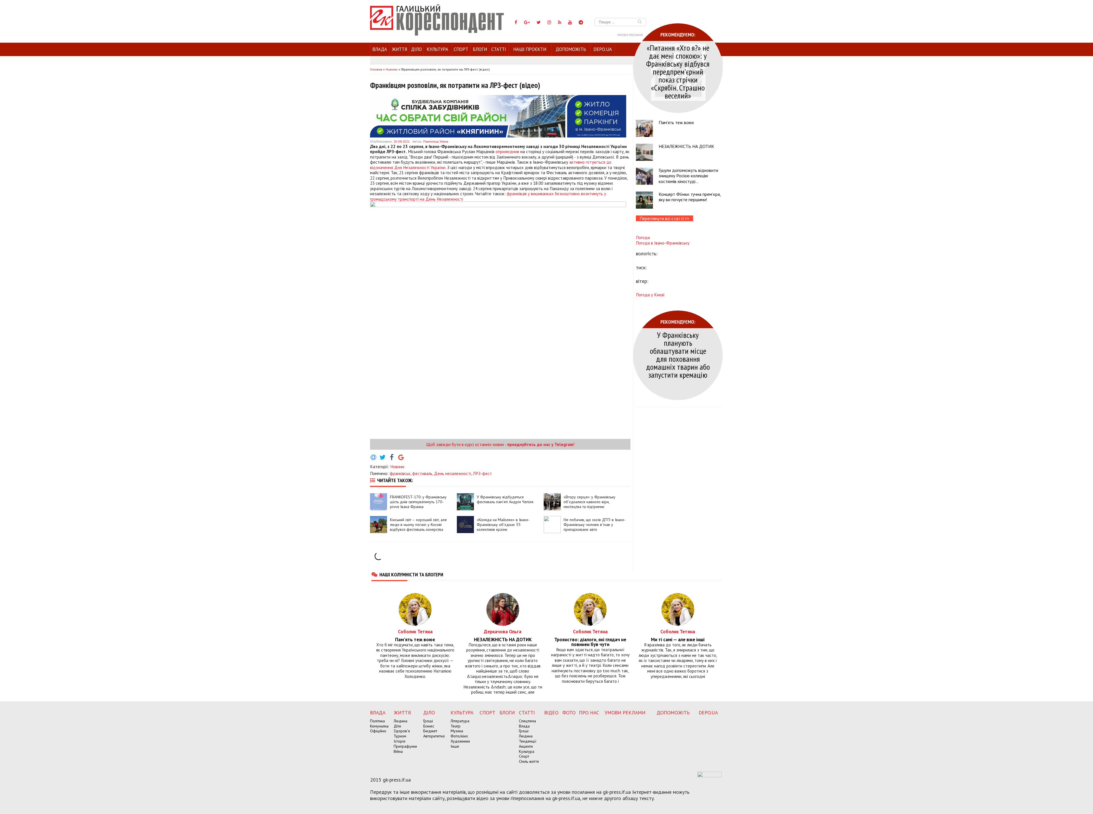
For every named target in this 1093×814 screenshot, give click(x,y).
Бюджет (430, 730)
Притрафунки (405, 746)
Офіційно (378, 730)
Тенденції (527, 741)
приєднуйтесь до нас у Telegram (540, 444)
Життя (399, 49)
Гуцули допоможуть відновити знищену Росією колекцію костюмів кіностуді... (688, 175)
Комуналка (379, 726)
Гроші (428, 720)
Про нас (589, 713)
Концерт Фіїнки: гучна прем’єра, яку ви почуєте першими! (690, 196)
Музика (457, 730)
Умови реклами (630, 35)
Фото (569, 713)
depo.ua (602, 49)
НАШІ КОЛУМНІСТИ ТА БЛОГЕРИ (411, 574)
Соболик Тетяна (415, 631)
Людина (400, 720)
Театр (456, 726)
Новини (397, 466)
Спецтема (527, 720)
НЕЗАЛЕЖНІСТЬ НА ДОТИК (686, 146)
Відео (551, 713)
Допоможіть (571, 49)
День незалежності (452, 473)
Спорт (461, 49)
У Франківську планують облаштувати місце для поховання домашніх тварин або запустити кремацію (678, 355)
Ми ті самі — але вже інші (677, 639)
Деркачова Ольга (502, 631)
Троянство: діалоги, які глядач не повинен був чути (590, 642)
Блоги (480, 49)
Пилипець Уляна (435, 141)
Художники (460, 741)
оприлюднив (507, 151)
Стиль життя (529, 761)
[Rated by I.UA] (709, 775)
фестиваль (422, 473)
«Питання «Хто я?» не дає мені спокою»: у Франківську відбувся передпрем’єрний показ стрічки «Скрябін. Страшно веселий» (678, 71)
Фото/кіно (459, 736)
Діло (416, 49)
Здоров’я (402, 730)
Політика (377, 720)
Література (460, 720)
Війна (398, 751)
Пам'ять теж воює (676, 122)
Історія (399, 741)
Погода (643, 237)
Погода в (662, 243)
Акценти (526, 746)
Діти (397, 726)
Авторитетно (434, 736)
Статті (498, 49)
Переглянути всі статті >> (664, 218)
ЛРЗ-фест (482, 473)
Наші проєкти (529, 49)
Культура (437, 49)
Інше (455, 746)
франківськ (400, 473)
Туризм (400, 736)
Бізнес (428, 726)
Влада (379, 49)
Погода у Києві (650, 294)
